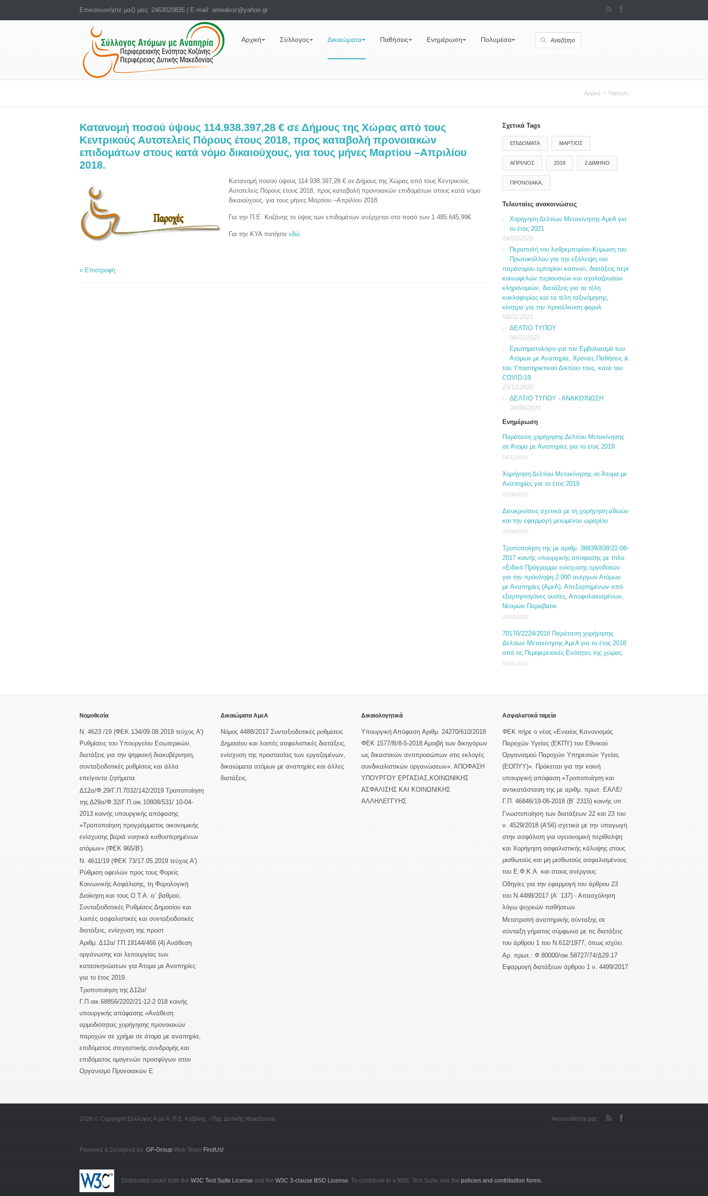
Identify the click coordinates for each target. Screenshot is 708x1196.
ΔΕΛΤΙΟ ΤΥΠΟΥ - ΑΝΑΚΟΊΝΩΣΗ (556, 398)
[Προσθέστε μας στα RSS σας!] (609, 10)
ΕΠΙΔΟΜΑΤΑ (525, 143)
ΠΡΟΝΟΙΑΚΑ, (526, 183)
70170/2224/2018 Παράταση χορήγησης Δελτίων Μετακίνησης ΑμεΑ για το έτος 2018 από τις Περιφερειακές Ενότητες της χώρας (564, 643)
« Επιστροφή (97, 270)
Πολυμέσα (496, 39)
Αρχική (251, 39)
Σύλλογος (294, 39)
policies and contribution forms (501, 1180)
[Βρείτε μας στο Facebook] (621, 10)
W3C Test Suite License (222, 1180)
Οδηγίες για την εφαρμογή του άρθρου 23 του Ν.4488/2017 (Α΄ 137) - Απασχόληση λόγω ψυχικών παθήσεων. (560, 895)
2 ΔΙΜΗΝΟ (597, 163)
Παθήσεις (394, 39)
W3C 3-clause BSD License (311, 1180)
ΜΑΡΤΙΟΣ (571, 143)
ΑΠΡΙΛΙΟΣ (522, 163)
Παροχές (618, 93)
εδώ (294, 234)
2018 (559, 163)
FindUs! (213, 1149)
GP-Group (159, 1149)
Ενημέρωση (444, 39)
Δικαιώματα (345, 39)
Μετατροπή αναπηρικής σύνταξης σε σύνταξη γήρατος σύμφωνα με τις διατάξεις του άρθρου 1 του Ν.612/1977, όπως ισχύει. (563, 931)
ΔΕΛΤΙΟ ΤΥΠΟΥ (533, 328)
